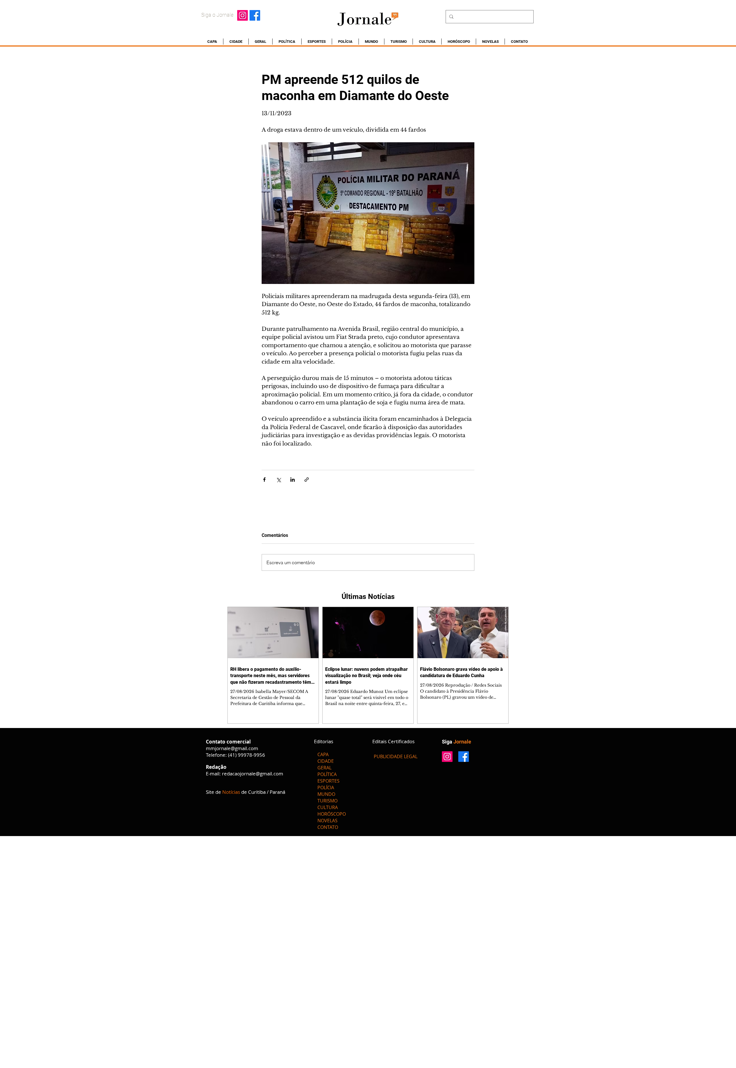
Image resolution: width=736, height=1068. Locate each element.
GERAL (324, 767)
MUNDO (326, 794)
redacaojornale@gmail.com (252, 773)
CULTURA (327, 807)
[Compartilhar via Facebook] (264, 479)
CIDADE (325, 761)
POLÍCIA (325, 787)
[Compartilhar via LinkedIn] (292, 479)
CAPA (323, 754)
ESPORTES (328, 781)
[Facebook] (255, 15)
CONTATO (327, 827)
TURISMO (327, 801)
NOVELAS (327, 820)
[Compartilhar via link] (306, 479)
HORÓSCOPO (331, 814)
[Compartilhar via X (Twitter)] (278, 479)
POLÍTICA (327, 774)
